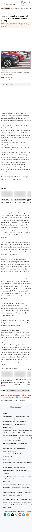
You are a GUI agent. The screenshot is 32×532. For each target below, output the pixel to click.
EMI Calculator (6, 465)
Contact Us (12, 504)
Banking (17, 8)
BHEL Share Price (21, 421)
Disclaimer (5, 502)
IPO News (28, 484)
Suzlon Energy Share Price (8, 416)
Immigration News (16, 487)
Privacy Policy (24, 499)
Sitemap (27, 504)
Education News (6, 492)
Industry (7, 8)
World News (23, 490)
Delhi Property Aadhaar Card (9, 443)
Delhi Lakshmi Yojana (22, 443)
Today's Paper (6, 499)
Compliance (5, 504)
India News (5, 495)
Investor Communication (14, 502)
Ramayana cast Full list (25, 438)
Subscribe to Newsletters (19, 476)
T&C (18, 499)
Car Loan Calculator (7, 467)
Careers (4, 507)
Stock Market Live (7, 430)
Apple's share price (7, 432)
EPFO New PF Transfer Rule (19, 432)
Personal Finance (6, 490)
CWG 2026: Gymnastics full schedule (11, 438)
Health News (19, 492)
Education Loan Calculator (8, 470)
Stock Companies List (7, 476)
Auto (12, 8)
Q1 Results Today (17, 440)
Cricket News (25, 487)
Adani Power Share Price (8, 419)
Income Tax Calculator (8, 462)
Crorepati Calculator (19, 462)
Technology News (15, 490)
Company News (13, 484)
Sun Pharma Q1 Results (8, 456)
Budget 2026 (19, 495)
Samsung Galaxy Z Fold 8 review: (10, 451)
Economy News (27, 492)
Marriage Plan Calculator (21, 470)
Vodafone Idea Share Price (19, 424)
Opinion (13, 492)
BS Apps (9, 507)
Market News (21, 484)
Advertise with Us (20, 504)
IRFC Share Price (19, 419)
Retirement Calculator (24, 465)
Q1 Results (15, 430)
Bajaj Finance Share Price (19, 448)
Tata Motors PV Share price (9, 421)
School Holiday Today (7, 448)
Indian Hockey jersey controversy (10, 435)
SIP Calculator (14, 465)
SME (27, 8)
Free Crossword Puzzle (8, 478)
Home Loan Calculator (19, 467)
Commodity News (6, 487)
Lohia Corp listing (6, 446)
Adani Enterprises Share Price (22, 416)
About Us (13, 499)
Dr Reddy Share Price (7, 424)
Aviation (22, 8)
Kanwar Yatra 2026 (7, 440)
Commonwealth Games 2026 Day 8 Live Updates (13, 453)
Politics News (12, 495)
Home (2, 8)
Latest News (5, 484)
